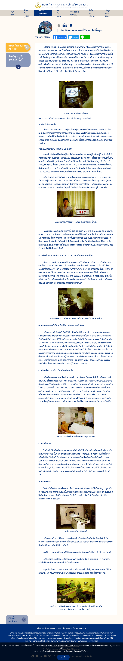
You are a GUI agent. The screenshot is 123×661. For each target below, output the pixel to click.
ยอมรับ (63, 657)
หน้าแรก (12, 13)
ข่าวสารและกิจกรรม (74, 13)
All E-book (58, 13)
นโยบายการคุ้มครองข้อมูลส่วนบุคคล (49, 628)
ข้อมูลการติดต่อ (107, 13)
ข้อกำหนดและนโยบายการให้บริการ (74, 628)
